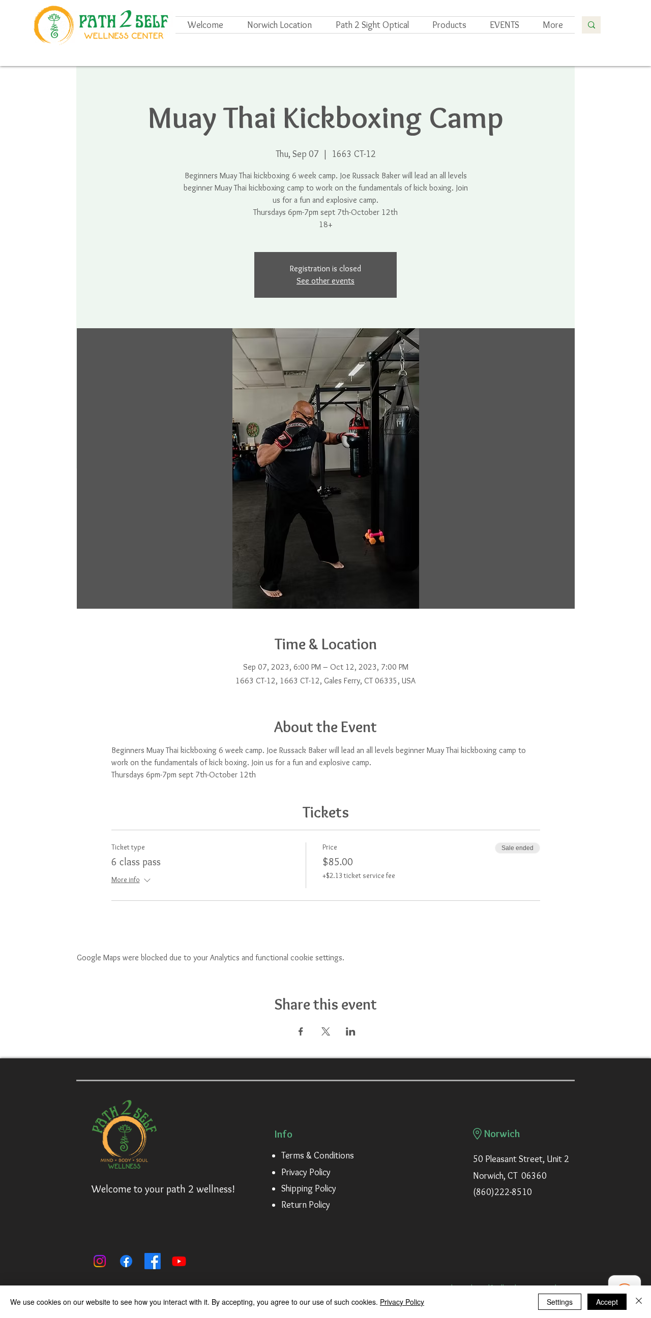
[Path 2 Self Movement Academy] (152, 1261)
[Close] (639, 1302)
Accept (607, 1302)
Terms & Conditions (317, 1155)
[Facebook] (126, 1261)
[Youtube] (179, 1261)
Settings (560, 1302)
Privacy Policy (306, 1172)
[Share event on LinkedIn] (351, 1031)
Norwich (502, 1133)
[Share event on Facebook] (301, 1031)
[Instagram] (100, 1261)
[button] (504, 25)
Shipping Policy (308, 1188)
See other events (325, 281)
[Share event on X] (326, 1031)
